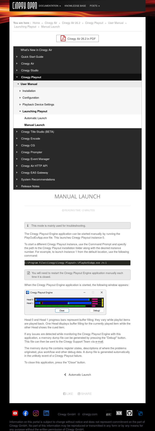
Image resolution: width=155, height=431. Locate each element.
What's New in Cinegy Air (36, 50)
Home (36, 23)
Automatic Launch (35, 118)
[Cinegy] (24, 4)
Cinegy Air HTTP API (34, 166)
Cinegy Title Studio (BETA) (37, 132)
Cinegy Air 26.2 (71, 23)
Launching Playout (25, 26)
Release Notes (30, 186)
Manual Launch (50, 26)
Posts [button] (94, 5)
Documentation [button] (49, 5)
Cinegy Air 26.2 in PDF (81, 38)
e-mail (99, 341)
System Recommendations (38, 179)
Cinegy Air (51, 23)
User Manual (115, 23)
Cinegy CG (28, 145)
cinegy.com (89, 414)
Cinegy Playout (94, 23)
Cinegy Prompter (31, 152)
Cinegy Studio (29, 70)
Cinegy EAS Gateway (34, 172)
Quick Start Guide (32, 57)
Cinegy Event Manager (35, 159)
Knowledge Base (75, 5)
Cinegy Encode (30, 138)
